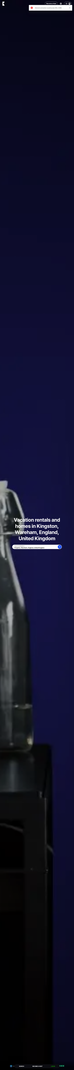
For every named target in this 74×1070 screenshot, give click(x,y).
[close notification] (69, 7)
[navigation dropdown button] (67, 3)
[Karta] (3, 3)
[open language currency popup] (61, 4)
